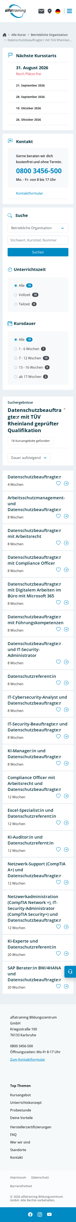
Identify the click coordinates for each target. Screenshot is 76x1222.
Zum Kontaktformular (27, 1059)
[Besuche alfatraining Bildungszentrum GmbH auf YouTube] (49, 1214)
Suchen (38, 252)
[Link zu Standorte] (50, 11)
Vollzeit (24, 294)
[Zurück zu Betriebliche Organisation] (64, 409)
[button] (70, 971)
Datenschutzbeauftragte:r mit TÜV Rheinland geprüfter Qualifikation (40, 40)
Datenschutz (40, 1177)
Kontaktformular (29, 193)
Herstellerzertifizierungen (30, 1127)
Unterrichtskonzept (26, 1102)
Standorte (18, 1150)
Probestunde (20, 1110)
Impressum (18, 1177)
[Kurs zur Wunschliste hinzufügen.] (58, 483)
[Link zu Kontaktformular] (41, 11)
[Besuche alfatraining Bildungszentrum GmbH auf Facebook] (30, 1214)
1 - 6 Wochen (29, 348)
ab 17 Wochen (30, 376)
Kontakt (16, 1157)
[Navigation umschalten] (67, 11)
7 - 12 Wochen (30, 358)
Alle (21, 285)
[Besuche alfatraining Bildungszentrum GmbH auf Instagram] (40, 1214)
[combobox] (38, 240)
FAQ (13, 1134)
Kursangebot (20, 1095)
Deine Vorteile (21, 1117)
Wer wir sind (20, 1142)
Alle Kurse (18, 35)
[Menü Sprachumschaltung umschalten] (58, 11)
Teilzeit (24, 304)
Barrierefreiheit (21, 1186)
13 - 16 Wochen (31, 367)
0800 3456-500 (21, 1046)
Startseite (4, 35)
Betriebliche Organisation (49, 35)
